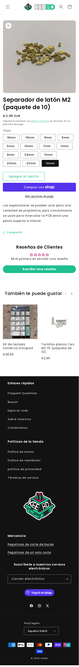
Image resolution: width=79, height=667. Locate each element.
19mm (30, 137)
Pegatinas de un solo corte (29, 552)
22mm (31, 163)
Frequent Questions (22, 393)
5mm (65, 137)
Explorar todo (18, 410)
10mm (28, 146)
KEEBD (44, 658)
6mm (11, 146)
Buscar (13, 402)
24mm (29, 155)
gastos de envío (40, 121)
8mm (11, 155)
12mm (48, 155)
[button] (7, 7)
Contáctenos (18, 428)
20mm (11, 163)
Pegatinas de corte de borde (31, 544)
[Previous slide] (65, 293)
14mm (50, 163)
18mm (11, 137)
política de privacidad (24, 469)
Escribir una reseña (39, 269)
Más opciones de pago (39, 196)
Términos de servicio (23, 478)
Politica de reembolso (24, 460)
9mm (48, 137)
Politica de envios (21, 452)
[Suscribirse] (67, 578)
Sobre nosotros (19, 419)
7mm (47, 146)
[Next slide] (71, 293)
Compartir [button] (14, 232)
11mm (65, 146)
